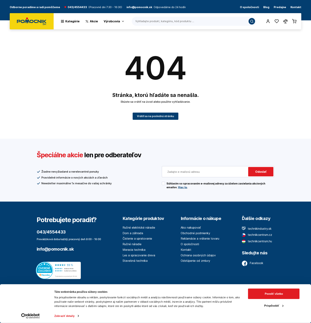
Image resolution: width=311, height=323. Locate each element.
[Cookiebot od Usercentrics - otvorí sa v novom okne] (30, 316)
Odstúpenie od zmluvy (195, 260)
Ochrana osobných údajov (198, 255)
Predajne (280, 7)
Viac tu (182, 187)
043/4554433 (77, 7)
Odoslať (260, 171)
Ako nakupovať (191, 227)
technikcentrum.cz (259, 235)
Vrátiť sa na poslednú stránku (155, 116)
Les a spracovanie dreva (139, 255)
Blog (266, 7)
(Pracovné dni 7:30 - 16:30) (105, 7)
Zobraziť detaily (64, 315)
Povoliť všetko (274, 293)
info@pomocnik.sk (55, 249)
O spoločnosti (249, 7)
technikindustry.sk (259, 228)
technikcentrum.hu (259, 241)
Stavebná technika (135, 260)
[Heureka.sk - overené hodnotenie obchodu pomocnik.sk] (59, 270)
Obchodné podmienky (195, 233)
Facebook (256, 263)
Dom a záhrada (133, 233)
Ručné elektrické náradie (139, 227)
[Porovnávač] (285, 21)
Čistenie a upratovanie (137, 238)
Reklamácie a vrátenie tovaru (200, 238)
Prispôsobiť (271, 305)
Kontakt (295, 7)
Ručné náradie (132, 244)
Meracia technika (134, 249)
